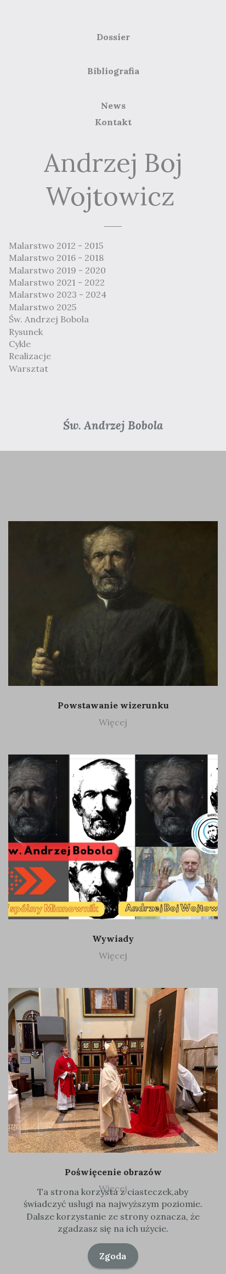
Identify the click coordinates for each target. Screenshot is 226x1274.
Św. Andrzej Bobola (49, 319)
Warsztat (28, 368)
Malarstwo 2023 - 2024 (57, 294)
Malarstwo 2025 (42, 306)
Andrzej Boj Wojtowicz (113, 179)
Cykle (20, 343)
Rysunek (26, 331)
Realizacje (30, 355)
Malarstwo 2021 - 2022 (57, 282)
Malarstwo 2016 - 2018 (56, 257)
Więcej (113, 722)
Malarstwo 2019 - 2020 (57, 270)
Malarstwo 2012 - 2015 (56, 245)
